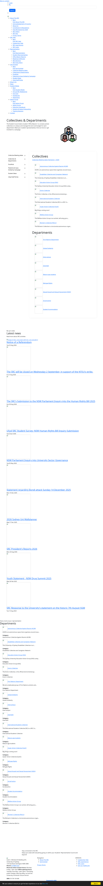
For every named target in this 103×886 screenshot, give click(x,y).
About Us (15, 26)
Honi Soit (15, 94)
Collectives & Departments (21, 72)
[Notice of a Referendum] (22, 340)
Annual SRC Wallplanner (20, 92)
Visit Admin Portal (18, 103)
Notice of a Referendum (19, 342)
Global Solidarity (48, 248)
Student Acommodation (50, 309)
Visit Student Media (19, 90)
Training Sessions (18, 111)
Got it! (96, 883)
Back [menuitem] (14, 20)
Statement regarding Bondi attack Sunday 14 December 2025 (39, 489)
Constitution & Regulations (21, 28)
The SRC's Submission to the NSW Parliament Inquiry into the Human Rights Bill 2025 (51, 401)
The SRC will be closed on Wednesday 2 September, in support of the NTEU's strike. (50, 371)
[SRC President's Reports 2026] (19, 535)
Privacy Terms (17, 35)
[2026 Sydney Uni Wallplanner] (19, 506)
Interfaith (46, 266)
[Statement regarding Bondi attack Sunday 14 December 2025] (19, 476)
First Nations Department (51, 240)
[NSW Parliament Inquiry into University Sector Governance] (19, 447)
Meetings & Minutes (19, 59)
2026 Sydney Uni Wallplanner (22, 519)
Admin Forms (17, 105)
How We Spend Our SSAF (20, 30)
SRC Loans (16, 47)
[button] (9, 5)
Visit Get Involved (18, 68)
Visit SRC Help (17, 41)
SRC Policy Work (18, 63)
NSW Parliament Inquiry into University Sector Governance (37, 460)
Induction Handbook (19, 107)
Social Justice (47, 301)
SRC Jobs (15, 33)
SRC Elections (17, 61)
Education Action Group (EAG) (49, 182)
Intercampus (47, 257)
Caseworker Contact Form (46, 117)
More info (45, 884)
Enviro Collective (45, 190)
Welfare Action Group (46, 215)
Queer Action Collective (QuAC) (49, 207)
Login (11, 3)
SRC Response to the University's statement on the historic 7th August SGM (46, 607)
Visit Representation (19, 53)
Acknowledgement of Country (22, 24)
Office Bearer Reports (19, 57)
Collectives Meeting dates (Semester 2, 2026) (45, 160)
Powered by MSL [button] (51, 880)
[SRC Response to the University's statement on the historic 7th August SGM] (19, 594)
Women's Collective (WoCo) (48, 223)
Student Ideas (17, 78)
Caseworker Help (18, 43)
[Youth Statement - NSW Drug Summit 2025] (19, 565)
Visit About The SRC (19, 22)
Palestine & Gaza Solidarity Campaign (24, 76)
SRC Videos (16, 32)
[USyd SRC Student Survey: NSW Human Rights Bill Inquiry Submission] (19, 417)
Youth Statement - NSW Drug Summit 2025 (29, 578)
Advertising (16, 97)
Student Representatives (20, 55)
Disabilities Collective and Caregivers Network (54, 174)
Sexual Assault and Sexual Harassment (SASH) (57, 292)
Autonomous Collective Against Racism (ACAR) (54, 166)
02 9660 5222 (15, 866)
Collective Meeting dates (20, 70)
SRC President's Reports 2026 (22, 548)
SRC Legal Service (18, 45)
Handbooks (16, 96)
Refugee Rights (47, 283)
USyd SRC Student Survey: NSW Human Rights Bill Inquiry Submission (43, 430)
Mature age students (49, 274)
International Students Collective (50, 198)
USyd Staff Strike (18, 80)
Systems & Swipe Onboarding (22, 109)
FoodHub (15, 74)
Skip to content (4, 1)
